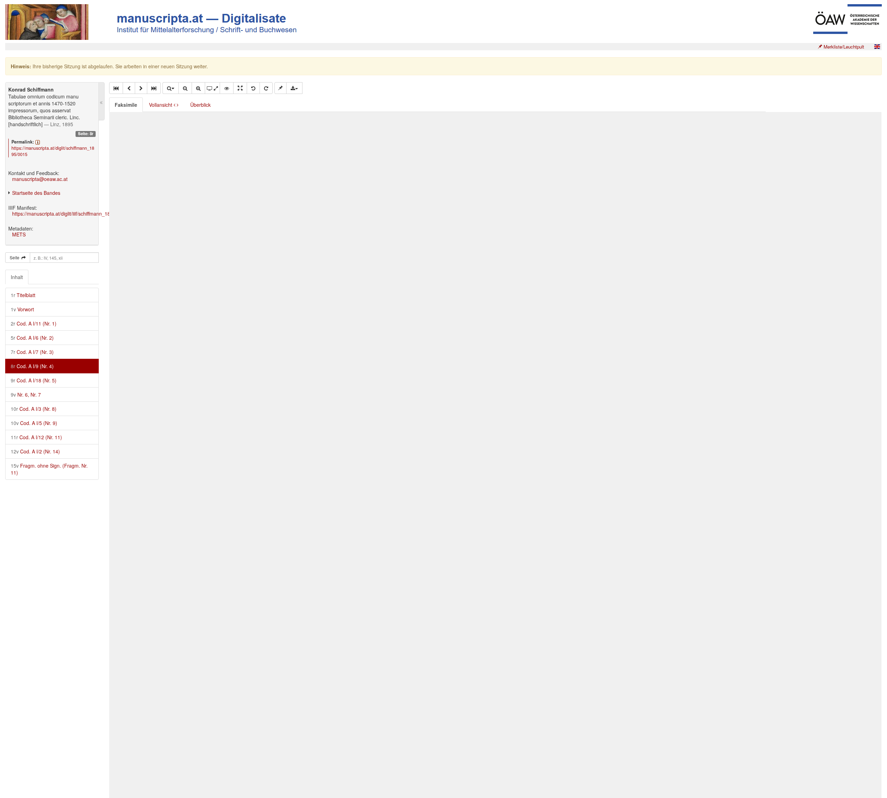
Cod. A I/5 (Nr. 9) (34, 422)
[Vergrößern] (198, 88)
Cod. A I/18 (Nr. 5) (33, 380)
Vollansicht (161, 104)
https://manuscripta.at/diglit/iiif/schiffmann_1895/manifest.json (79, 213)
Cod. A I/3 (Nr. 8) (33, 408)
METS (19, 234)
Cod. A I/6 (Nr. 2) (32, 337)
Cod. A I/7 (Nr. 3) (32, 351)
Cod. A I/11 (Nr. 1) (33, 323)
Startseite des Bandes (36, 192)
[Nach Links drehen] (253, 88)
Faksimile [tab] (126, 104)
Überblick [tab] (200, 104)
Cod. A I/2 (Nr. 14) (35, 451)
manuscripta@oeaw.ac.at (40, 178)
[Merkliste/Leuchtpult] (280, 88)
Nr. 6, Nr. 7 (26, 394)
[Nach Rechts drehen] (266, 88)
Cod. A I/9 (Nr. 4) (32, 366)
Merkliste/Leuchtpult (843, 46)
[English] (877, 46)
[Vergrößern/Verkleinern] (170, 88)
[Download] (294, 88)
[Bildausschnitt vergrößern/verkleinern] (212, 88)
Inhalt (17, 277)
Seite (15, 257)
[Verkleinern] (185, 88)
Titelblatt (23, 295)
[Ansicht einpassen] (240, 88)
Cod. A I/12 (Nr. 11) (36, 437)
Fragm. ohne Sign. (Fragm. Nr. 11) (49, 469)
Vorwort (22, 309)
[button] (116, 88)
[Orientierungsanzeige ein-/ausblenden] (227, 88)
